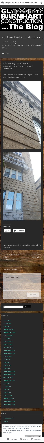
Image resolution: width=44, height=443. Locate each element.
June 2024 (7, 323)
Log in (6, 421)
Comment (32, 295)
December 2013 (9, 401)
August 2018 (8, 341)
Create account (9, 418)
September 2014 (9, 380)
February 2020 (9, 329)
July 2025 (7, 320)
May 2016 (7, 368)
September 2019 (9, 332)
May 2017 (7, 362)
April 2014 (7, 392)
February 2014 (9, 398)
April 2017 (7, 365)
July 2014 (7, 383)
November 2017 (9, 353)
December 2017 (9, 350)
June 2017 (7, 359)
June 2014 (7, 386)
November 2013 (9, 404)
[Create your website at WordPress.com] (22, 2)
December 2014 (9, 371)
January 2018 (8, 347)
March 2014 (8, 395)
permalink (6, 247)
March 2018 (8, 344)
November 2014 (9, 374)
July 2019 (7, 338)
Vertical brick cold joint (36, 256)
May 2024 (7, 326)
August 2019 (8, 335)
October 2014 (8, 377)
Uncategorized (25, 245)
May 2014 (7, 389)
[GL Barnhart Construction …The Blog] (22, 19)
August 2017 (8, 356)
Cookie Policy (7, 432)
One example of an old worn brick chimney (11, 257)
